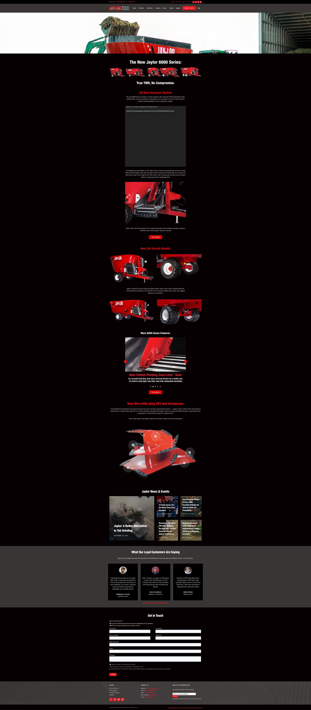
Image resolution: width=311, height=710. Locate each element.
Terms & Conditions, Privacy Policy (187, 708)
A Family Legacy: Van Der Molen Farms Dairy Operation (167, 507)
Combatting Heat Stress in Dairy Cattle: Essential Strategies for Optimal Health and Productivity (191, 504)
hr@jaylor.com (153, 695)
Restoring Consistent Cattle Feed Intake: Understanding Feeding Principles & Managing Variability (191, 528)
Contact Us (131, 2)
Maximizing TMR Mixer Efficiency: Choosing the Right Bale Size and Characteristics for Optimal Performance (167, 528)
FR (179, 2)
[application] (155, 136)
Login (173, 2)
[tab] (150, 386)
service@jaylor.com (151, 690)
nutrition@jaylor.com (152, 688)
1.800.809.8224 (149, 697)
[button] (125, 361)
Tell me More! (155, 237)
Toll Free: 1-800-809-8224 (118, 2)
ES (183, 2)
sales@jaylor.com (149, 692)
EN (188, 2)
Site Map (199, 708)
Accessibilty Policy (172, 708)
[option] (155, 360)
